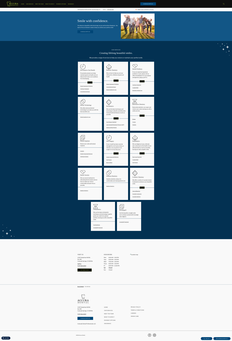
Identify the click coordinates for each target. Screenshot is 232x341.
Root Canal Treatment (137, 157)
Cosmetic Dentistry (136, 196)
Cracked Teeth (135, 87)
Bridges (134, 119)
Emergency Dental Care (137, 90)
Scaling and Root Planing (111, 127)
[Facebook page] (149, 335)
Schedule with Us (148, 3)
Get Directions (85, 270)
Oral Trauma (109, 159)
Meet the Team (39, 3)
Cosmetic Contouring (136, 193)
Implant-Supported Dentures (86, 153)
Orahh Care (135, 316)
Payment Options (61, 3)
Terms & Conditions (137, 310)
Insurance (71, 3)
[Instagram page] (154, 335)
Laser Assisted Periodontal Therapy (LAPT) (115, 124)
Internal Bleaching (136, 191)
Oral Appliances (96, 224)
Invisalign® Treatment (98, 227)
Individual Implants (84, 156)
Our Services (29, 3)
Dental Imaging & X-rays (111, 89)
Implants (134, 124)
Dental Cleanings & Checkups (86, 86)
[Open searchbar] (223, 4)
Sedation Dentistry (84, 190)
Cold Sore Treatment (84, 88)
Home (22, 3)
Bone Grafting (109, 162)
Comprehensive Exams (85, 91)
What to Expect (49, 3)
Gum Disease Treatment (111, 122)
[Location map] (142, 267)
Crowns (134, 122)
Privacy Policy (136, 307)
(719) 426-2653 (110, 9)
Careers (133, 313)
